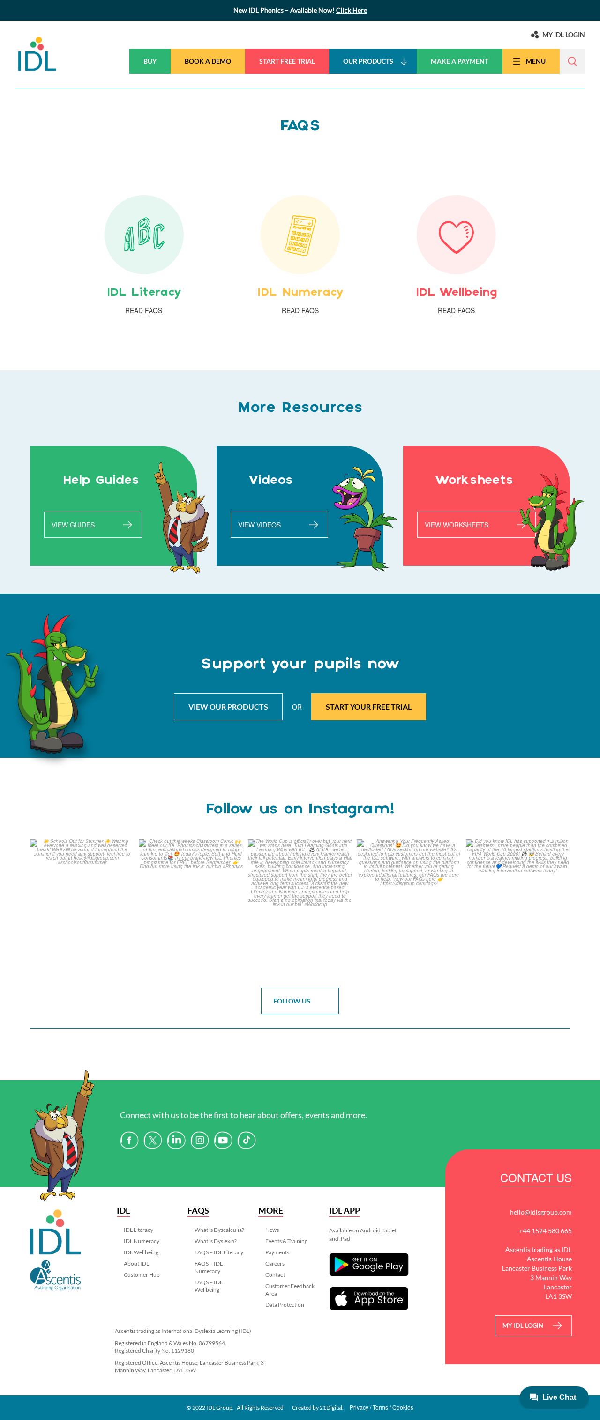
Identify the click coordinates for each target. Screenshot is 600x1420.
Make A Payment (459, 61)
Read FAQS (143, 310)
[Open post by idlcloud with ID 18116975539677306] (518, 908)
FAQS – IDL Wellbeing (209, 1286)
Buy (150, 61)
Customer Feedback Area (290, 1289)
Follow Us (291, 1001)
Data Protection (284, 1304)
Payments (277, 1252)
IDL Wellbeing (141, 1252)
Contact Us (536, 1179)
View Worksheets (456, 524)
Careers (275, 1263)
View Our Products (228, 706)
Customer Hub (142, 1274)
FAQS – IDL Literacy (219, 1252)
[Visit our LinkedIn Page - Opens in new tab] (176, 1139)
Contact (275, 1274)
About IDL (136, 1263)
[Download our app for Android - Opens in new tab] (369, 1264)
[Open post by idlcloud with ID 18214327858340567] (82, 908)
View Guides (73, 524)
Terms (380, 1407)
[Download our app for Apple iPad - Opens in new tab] (369, 1298)
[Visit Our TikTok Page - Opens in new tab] (246, 1139)
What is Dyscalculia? (219, 1229)
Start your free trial (369, 706)
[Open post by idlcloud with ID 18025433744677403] (191, 908)
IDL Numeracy (141, 1240)
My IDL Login (563, 34)
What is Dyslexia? (216, 1240)
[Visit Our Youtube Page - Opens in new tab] (223, 1139)
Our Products (368, 61)
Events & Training (286, 1240)
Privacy (359, 1407)
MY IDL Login (522, 1325)
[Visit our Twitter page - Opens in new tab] (152, 1139)
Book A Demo (208, 61)
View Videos (259, 524)
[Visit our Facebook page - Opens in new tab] (129, 1139)
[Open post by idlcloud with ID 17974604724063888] (409, 908)
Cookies (402, 1407)
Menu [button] (536, 61)
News (272, 1229)
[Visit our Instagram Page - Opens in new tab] (199, 1139)
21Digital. (332, 1407)
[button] (572, 61)
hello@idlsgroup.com (541, 1212)
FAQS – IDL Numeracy (209, 1267)
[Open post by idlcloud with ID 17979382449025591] (300, 908)
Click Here (351, 10)
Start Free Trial (287, 61)
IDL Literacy (138, 1229)
